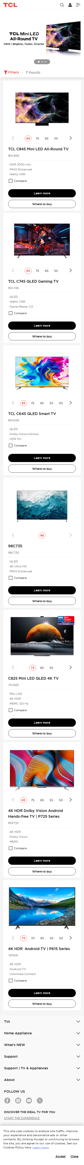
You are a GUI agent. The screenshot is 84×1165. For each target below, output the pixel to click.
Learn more (42, 193)
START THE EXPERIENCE (22, 1118)
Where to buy (42, 204)
